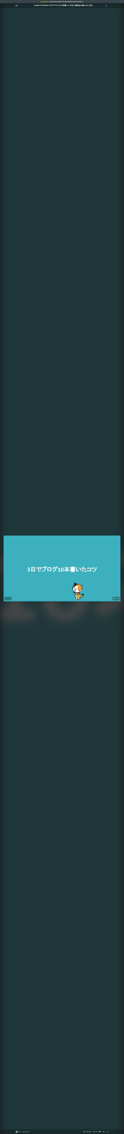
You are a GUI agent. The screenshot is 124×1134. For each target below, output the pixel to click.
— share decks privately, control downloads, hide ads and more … (62, 1)
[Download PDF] (108, 1131)
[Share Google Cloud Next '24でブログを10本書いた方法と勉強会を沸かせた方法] (99, 1131)
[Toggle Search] (106, 5)
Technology (88, 1131)
